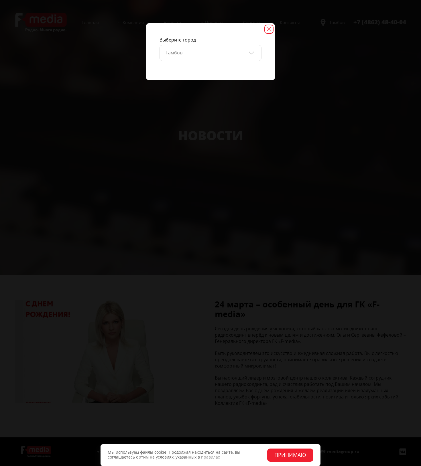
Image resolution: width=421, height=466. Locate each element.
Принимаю (290, 455)
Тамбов (174, 53)
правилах (210, 457)
